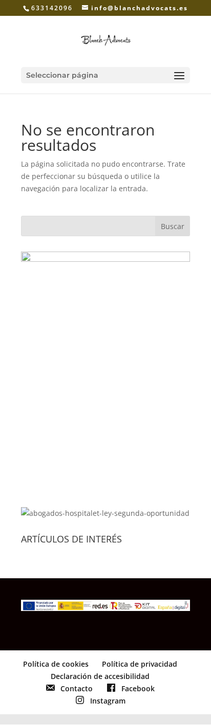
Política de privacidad (139, 664)
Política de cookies (56, 664)
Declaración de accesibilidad (100, 676)
